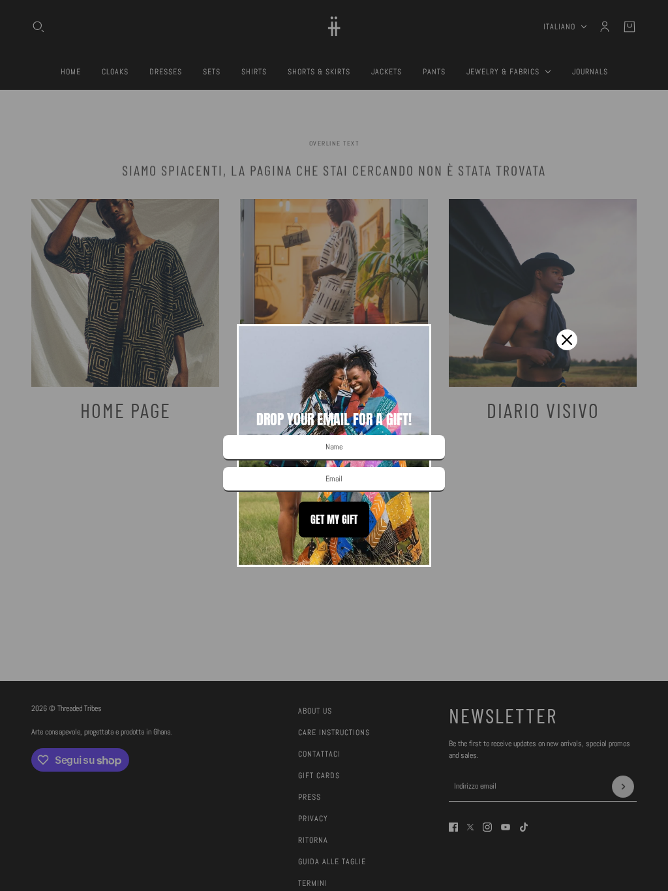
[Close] (567, 339)
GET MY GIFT (334, 519)
